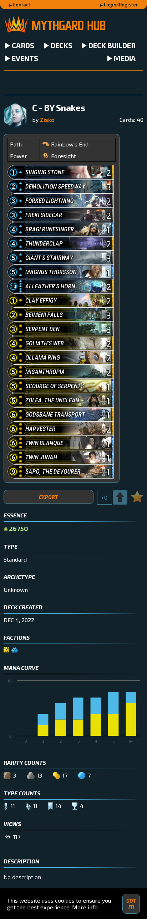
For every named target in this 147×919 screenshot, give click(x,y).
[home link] (73, 25)
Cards (23, 45)
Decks (61, 45)
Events (25, 58)
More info (85, 907)
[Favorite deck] (137, 495)
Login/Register (121, 4)
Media (125, 58)
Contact (21, 4)
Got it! (131, 904)
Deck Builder (112, 45)
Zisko (47, 119)
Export (48, 497)
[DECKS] (73, 82)
